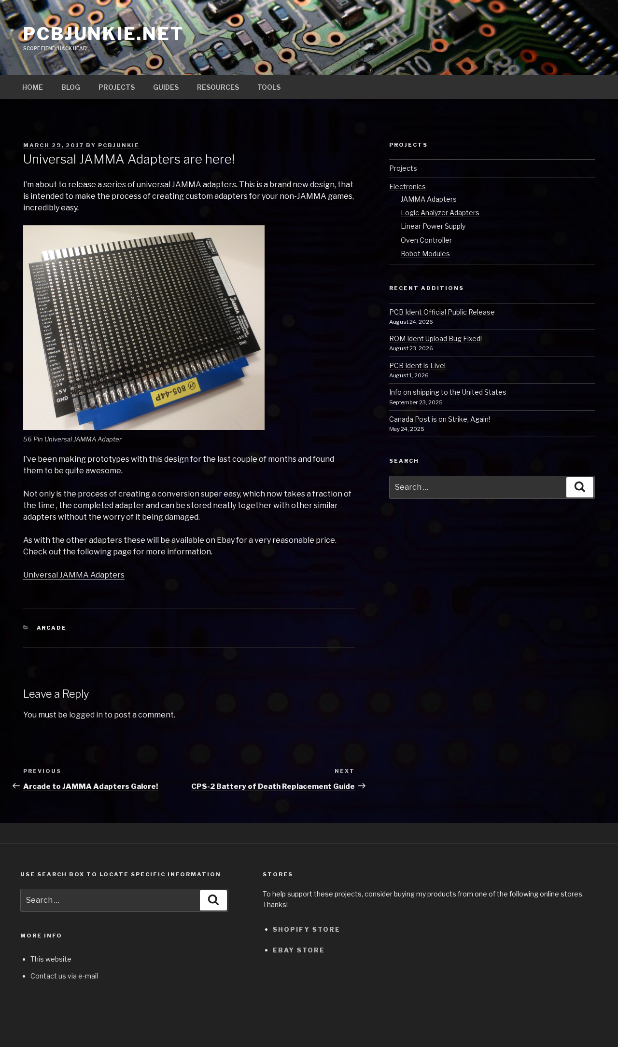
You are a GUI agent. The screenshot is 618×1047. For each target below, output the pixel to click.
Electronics (407, 186)
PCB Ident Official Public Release (442, 312)
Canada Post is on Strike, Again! (439, 419)
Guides (166, 87)
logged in (86, 714)
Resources (218, 87)
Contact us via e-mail (64, 976)
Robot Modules (425, 253)
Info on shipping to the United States (447, 392)
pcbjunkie (119, 145)
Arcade (52, 627)
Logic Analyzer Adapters (440, 212)
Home (32, 87)
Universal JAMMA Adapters (74, 574)
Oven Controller (426, 240)
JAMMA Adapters (429, 199)
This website (50, 959)
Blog (70, 87)
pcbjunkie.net (103, 33)
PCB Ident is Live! (417, 365)
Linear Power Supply (433, 226)
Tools (269, 87)
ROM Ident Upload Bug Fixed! (435, 338)
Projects (116, 87)
